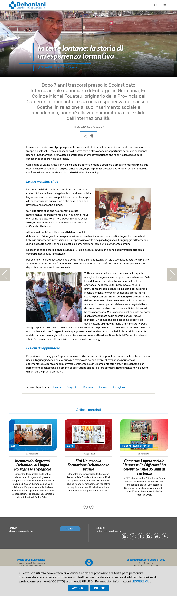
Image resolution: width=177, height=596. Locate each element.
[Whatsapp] (124, 536)
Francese (88, 387)
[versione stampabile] (91, 136)
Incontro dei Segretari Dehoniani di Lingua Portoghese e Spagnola (32, 464)
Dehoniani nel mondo (53, 67)
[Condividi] (85, 136)
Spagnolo (72, 387)
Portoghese (119, 387)
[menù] (165, 5)
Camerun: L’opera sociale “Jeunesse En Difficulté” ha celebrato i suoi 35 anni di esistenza (144, 466)
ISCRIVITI (70, 529)
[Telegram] (132, 536)
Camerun (73, 67)
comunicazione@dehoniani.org (31, 563)
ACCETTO (78, 588)
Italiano (103, 387)
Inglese (57, 387)
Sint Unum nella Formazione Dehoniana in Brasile (88, 464)
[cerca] (156, 5)
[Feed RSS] (165, 536)
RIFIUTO (99, 588)
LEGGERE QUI (140, 581)
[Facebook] (140, 536)
